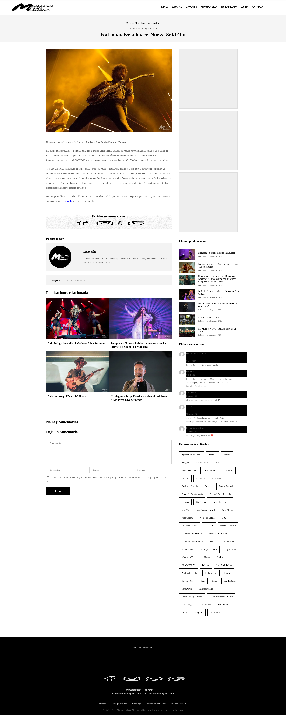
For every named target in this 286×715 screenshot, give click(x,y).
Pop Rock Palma (224, 565)
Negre (207, 557)
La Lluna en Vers (189, 525)
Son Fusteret (229, 581)
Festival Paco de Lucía (220, 494)
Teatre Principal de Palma (221, 596)
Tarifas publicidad (118, 703)
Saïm (202, 581)
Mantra (213, 541)
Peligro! (205, 565)
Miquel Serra (230, 549)
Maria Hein (228, 541)
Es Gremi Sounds (190, 486)
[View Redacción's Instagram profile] (77, 263)
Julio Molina (227, 510)
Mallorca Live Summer (77, 280)
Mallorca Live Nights (219, 533)
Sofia (214, 581)
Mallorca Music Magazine (138, 23)
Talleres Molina (206, 589)
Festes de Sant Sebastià (192, 494)
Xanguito (198, 612)
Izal (63, 280)
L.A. (224, 518)
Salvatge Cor (187, 581)
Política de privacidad (156, 703)
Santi (188, 406)
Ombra (220, 557)
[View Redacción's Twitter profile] (77, 256)
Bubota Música (212, 470)
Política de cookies (179, 703)
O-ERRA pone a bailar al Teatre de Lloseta (216, 392)
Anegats (185, 462)
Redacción (89, 251)
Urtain (184, 612)
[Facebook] (82, 225)
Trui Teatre (223, 604)
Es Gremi (216, 478)
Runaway (228, 573)
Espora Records (226, 486)
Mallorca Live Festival (192, 533)
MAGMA (208, 525)
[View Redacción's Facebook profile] (77, 250)
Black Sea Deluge (190, 470)
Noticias (156, 23)
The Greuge (187, 604)
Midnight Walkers (208, 549)
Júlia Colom (187, 518)
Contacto (102, 703)
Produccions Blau (190, 573)
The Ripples (205, 604)
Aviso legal (137, 703)
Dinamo (185, 478)
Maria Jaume (187, 549)
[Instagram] (105, 225)
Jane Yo (185, 510)
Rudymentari (211, 573)
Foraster (185, 502)
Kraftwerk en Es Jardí (208, 317)
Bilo (217, 462)
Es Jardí (208, 486)
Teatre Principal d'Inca (192, 596)
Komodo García (207, 518)
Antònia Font (202, 462)
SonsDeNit (187, 589)
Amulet (226, 454)
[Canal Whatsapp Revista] (120, 225)
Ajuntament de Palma (192, 454)
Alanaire (212, 454)
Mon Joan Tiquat (189, 557)
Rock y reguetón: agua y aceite (210, 371)
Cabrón (229, 470)
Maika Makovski (228, 525)
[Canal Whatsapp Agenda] (136, 225)
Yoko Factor (215, 612)
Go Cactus (201, 502)
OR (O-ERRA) (188, 565)
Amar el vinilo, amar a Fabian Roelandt (223, 428)
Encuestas (200, 478)
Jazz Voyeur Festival (205, 510)
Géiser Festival (219, 502)
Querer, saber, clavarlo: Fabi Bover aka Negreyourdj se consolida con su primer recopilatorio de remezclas (217, 279)
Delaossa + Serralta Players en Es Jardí (216, 253)
